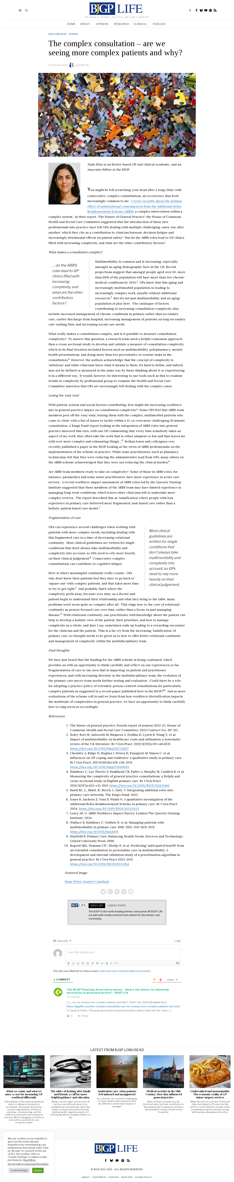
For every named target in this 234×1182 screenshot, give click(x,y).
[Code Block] (102, 963)
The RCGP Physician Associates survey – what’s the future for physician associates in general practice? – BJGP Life (118, 991)
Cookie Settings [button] (19, 1170)
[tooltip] (197, 10)
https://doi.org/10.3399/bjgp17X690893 (99, 767)
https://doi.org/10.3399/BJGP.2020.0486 (139, 785)
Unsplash (102, 881)
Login (177, 940)
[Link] (106, 963)
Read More (29, 1160)
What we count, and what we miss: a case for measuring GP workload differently (24, 1094)
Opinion (73, 34)
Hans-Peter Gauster (80, 881)
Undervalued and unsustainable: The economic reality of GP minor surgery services (210, 1094)
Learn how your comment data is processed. (125, 971)
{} (111, 963)
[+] (116, 963)
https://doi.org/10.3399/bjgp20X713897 (99, 748)
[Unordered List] (92, 963)
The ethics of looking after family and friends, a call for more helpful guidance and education (70, 1094)
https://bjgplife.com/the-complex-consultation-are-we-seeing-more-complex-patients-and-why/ (123, 1006)
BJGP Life (84, 65)
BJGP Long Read (57, 34)
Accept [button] (38, 1170)
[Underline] (78, 963)
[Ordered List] (87, 963)
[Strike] (83, 963)
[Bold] (68, 963)
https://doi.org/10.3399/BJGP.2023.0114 (99, 864)
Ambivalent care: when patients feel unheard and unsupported (117, 1093)
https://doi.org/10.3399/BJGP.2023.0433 (109, 809)
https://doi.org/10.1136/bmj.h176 (94, 832)
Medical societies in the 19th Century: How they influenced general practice (163, 1094)
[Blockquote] (97, 963)
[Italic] (73, 963)
